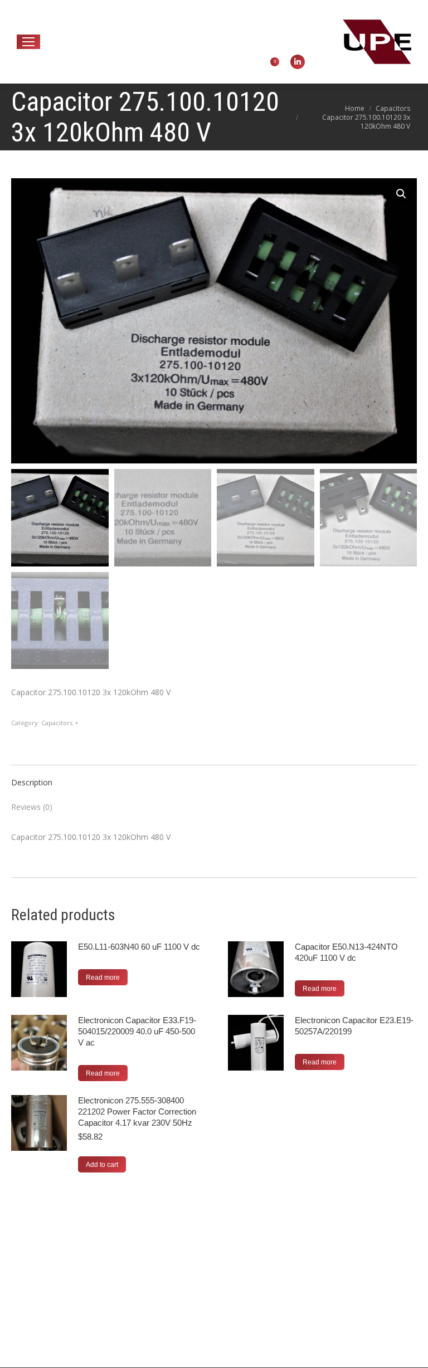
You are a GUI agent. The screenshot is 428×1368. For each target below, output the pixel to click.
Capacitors (56, 723)
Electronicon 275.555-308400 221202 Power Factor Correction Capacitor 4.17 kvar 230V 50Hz (137, 1111)
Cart (264, 61)
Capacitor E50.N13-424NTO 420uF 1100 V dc (346, 952)
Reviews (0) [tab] (31, 807)
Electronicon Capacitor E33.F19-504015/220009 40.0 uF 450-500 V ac (137, 1031)
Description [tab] (31, 782)
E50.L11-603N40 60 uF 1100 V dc (139, 946)
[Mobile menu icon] (28, 42)
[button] (401, 194)
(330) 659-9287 (184, 19)
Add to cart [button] (102, 1165)
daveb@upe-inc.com (99, 19)
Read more (103, 977)
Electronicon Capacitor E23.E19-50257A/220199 (354, 1025)
